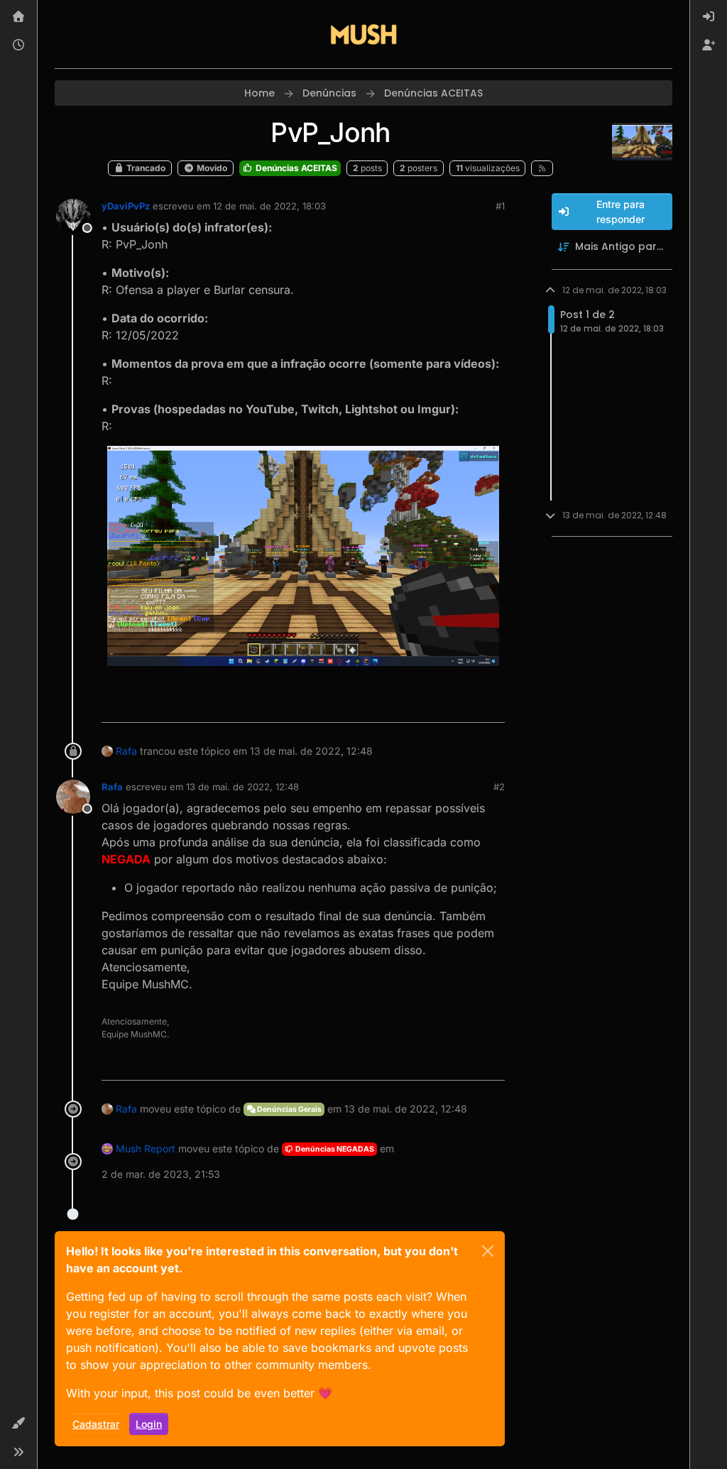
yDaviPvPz (126, 206)
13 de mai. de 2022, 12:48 (242, 786)
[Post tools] (492, 705)
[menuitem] (708, 17)
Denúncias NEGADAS (334, 1149)
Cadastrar (95, 1424)
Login (149, 1424)
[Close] (488, 1251)
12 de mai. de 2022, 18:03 (269, 206)
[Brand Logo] (363, 34)
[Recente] (18, 45)
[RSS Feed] (542, 168)
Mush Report (145, 1148)
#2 (499, 786)
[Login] (708, 17)
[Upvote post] (442, 705)
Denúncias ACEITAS (295, 168)
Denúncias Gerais (289, 1109)
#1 (500, 206)
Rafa (126, 751)
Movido (211, 168)
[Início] (18, 17)
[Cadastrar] (708, 45)
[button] (18, 1423)
